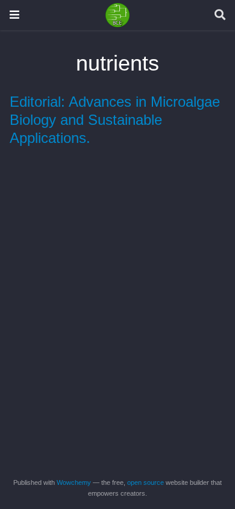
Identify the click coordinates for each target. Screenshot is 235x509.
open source (145, 482)
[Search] (220, 15)
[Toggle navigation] (14, 15)
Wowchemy (74, 482)
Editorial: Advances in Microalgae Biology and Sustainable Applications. (115, 120)
